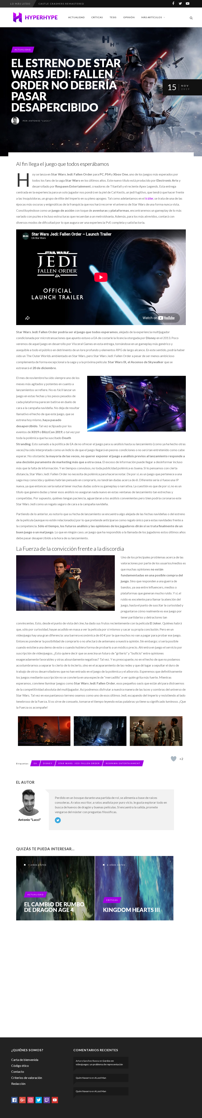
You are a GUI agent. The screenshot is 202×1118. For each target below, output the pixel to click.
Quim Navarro (83, 1077)
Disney (47, 763)
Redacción (18, 1083)
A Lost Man (100, 1077)
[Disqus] (95, 978)
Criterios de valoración (26, 1077)
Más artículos (151, 17)
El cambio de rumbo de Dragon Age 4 (54, 906)
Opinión (129, 17)
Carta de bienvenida (24, 1059)
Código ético (20, 1065)
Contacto (17, 1071)
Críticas (97, 17)
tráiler (149, 198)
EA (35, 763)
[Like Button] (174, 759)
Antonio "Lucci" (40, 121)
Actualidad (76, 17)
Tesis (113, 17)
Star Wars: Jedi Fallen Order (79, 763)
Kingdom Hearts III (131, 909)
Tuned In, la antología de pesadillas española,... (77, 3)
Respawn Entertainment (123, 763)
